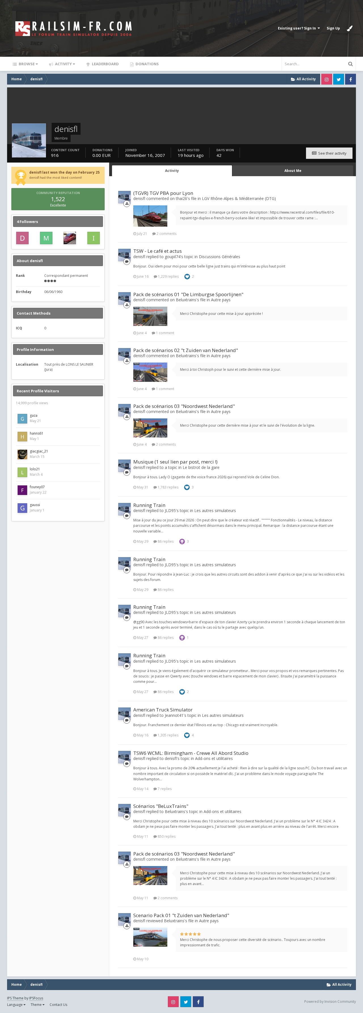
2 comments (166, 233)
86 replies (165, 541)
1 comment (164, 332)
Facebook (350, 79)
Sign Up (333, 28)
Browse (26, 63)
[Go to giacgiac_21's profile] (22, 454)
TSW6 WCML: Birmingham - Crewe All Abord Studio (190, 753)
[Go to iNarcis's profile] (93, 238)
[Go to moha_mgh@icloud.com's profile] (46, 238)
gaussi (35, 504)
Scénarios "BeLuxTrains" (160, 806)
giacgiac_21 (39, 451)
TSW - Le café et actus (157, 251)
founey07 (37, 487)
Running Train (149, 505)
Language (15, 1004)
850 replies (166, 836)
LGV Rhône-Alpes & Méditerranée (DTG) (239, 198)
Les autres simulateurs (215, 510)
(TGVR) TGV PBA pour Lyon (163, 193)
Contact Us (58, 1004)
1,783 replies (167, 487)
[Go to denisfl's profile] (124, 197)
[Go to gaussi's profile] (22, 508)
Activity (63, 63)
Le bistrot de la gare (201, 467)
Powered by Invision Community (330, 1001)
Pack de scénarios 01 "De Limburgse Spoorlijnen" (188, 294)
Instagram (326, 79)
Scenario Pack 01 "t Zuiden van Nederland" (181, 915)
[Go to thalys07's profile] (70, 238)
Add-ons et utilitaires (214, 758)
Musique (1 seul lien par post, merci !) (175, 461)
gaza (33, 415)
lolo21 (35, 469)
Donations (147, 63)
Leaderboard (105, 63)
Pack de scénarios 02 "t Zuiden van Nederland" (185, 350)
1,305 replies (167, 735)
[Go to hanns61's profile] (22, 436)
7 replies (164, 788)
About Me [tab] (292, 170)
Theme (37, 1004)
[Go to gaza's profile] (22, 419)
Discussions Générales (219, 256)
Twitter (338, 79)
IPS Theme (15, 998)
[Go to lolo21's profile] (22, 472)
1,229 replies (168, 276)
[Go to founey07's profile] (22, 490)
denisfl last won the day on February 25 (64, 172)
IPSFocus (36, 998)
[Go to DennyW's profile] (22, 238)
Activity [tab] (172, 170)
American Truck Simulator (163, 709)
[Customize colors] (349, 28)
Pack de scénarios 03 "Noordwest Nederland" (184, 406)
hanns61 (36, 433)
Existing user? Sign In (298, 28)
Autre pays (221, 299)
